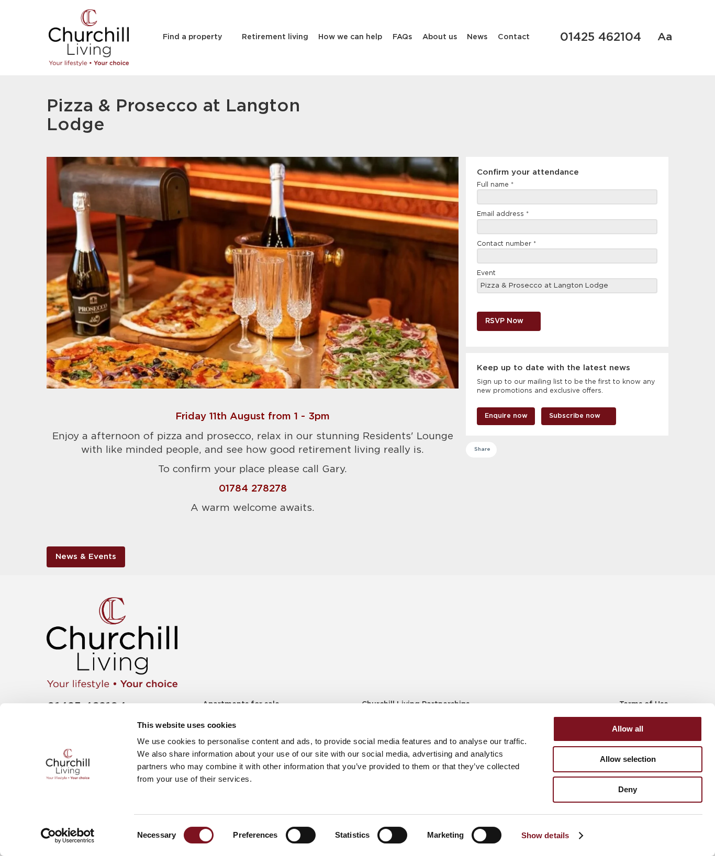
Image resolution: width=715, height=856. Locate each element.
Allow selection (628, 759)
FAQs (402, 37)
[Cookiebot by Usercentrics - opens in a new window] (68, 835)
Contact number (506, 244)
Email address (503, 214)
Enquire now (506, 416)
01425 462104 (600, 37)
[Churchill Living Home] (89, 37)
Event (486, 273)
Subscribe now (574, 416)
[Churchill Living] (112, 643)
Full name (495, 185)
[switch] (301, 835)
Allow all (627, 728)
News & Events (85, 556)
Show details (545, 835)
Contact (514, 37)
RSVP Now (504, 321)
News (477, 37)
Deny (627, 789)
